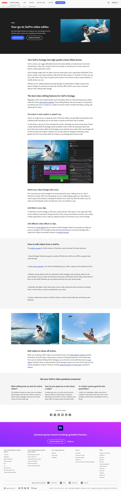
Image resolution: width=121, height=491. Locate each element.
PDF (5, 463)
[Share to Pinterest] (62, 415)
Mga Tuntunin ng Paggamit (74, 488)
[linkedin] (28, 488)
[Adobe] (4, 2)
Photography (6, 456)
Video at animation (8, 461)
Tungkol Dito (102, 455)
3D (4, 465)
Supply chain (102, 468)
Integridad (102, 473)
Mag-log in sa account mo (105, 453)
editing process (36, 248)
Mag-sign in (115, 2)
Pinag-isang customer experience (34, 459)
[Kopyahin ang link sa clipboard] (70, 415)
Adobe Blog (102, 477)
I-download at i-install (80, 455)
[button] (108, 2)
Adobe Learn (78, 459)
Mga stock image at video (9, 470)
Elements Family (7, 467)
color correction (38, 266)
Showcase (31, 2)
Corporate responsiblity (104, 464)
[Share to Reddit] (66, 415)
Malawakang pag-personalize (34, 454)
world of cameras (65, 365)
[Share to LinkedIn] (59, 415)
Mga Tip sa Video (41, 2)
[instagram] (22, 488)
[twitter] (25, 488)
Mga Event (102, 459)
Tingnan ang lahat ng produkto (10, 472)
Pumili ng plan (60, 2)
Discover (25, 6)
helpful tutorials (63, 232)
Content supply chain (32, 456)
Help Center (78, 453)
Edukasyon (54, 453)
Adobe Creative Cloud (11, 6)
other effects (41, 227)
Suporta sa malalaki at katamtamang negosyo (85, 461)
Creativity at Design (14, 2)
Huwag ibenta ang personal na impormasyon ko (100, 488)
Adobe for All (102, 475)
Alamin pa (70, 441)
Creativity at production (32, 461)
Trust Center (102, 470)
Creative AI (6, 454)
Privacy (66, 488)
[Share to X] (55, 415)
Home (3, 6)
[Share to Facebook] (51, 415)
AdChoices (115, 488)
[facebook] (19, 488)
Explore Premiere (34, 38)
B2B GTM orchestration (32, 463)
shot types (77, 365)
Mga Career (102, 457)
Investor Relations (103, 466)
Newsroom (102, 461)
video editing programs (78, 355)
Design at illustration (8, 459)
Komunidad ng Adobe (80, 457)
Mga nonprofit (54, 455)
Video (24, 2)
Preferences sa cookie (85, 488)
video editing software (46, 102)
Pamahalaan (54, 457)
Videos (19, 6)
